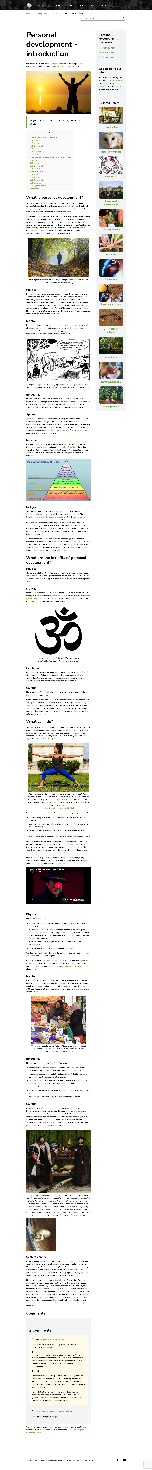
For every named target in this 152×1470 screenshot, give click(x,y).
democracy (79, 989)
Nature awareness (111, 151)
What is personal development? (43, 137)
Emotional (36, 146)
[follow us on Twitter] (117, 1460)
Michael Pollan (40, 929)
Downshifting (111, 127)
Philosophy (111, 279)
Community (111, 254)
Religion (35, 154)
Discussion (108, 57)
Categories (42, 13)
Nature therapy (111, 357)
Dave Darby (41, 1411)
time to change (49, 1122)
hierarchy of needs (66, 447)
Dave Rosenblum (56, 808)
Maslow (35, 152)
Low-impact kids (111, 406)
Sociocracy (111, 176)
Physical (35, 140)
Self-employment (111, 229)
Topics (70, 5)
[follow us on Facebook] (111, 1460)
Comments (33, 188)
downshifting (32, 963)
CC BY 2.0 (69, 808)
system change (59, 1280)
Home (59, 5)
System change (38, 186)
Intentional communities (111, 203)
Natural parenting (111, 381)
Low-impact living (111, 304)
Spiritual (35, 149)
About (92, 5)
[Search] (123, 18)
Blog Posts (108, 52)
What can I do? (35, 171)
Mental (35, 143)
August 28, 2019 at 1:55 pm (59, 1411)
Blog (81, 5)
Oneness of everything (56, 517)
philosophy (61, 983)
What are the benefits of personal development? (50, 157)
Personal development (63, 66)
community (51, 1067)
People (55, 13)
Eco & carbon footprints (111, 330)
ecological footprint (74, 966)
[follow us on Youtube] (124, 1460)
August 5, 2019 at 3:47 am (52, 1339)
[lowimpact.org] (37, 5)
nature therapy (48, 738)
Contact (104, 5)
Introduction (109, 47)
